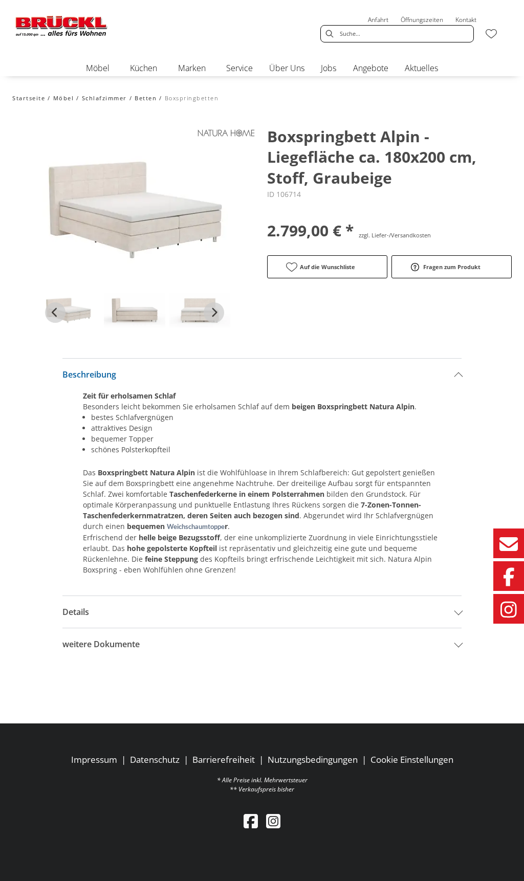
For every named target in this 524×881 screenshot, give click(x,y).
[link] (98, 68)
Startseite (28, 98)
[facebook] (251, 821)
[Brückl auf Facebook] (508, 576)
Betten (146, 98)
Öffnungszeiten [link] (422, 19)
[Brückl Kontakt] (508, 543)
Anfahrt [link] (378, 19)
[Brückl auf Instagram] (508, 609)
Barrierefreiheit (223, 759)
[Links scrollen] (55, 312)
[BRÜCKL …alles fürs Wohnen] (61, 25)
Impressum (94, 759)
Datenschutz (155, 759)
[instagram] (273, 821)
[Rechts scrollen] (214, 312)
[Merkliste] (491, 34)
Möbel (63, 98)
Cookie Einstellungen (411, 759)
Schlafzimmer (104, 98)
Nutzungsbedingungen (313, 759)
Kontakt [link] (465, 19)
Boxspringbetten (192, 98)
